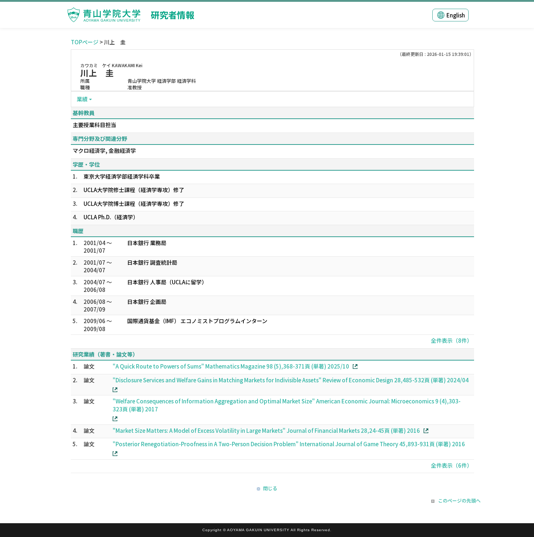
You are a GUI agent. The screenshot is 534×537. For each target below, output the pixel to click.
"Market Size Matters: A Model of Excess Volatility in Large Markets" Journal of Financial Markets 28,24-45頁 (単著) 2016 (266, 430)
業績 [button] (82, 99)
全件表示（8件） (451, 340)
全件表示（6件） (451, 465)
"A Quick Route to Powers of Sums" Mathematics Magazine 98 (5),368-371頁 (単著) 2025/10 (231, 366)
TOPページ (84, 42)
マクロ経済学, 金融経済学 (104, 150)
